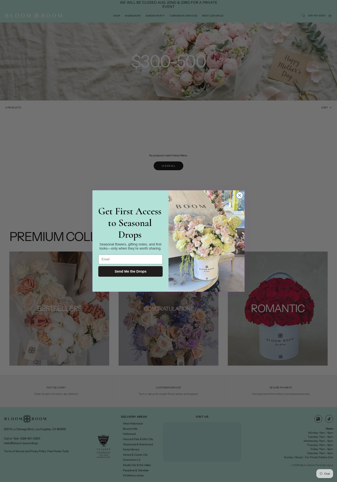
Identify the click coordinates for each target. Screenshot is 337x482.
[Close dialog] (239, 195)
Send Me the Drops (130, 271)
